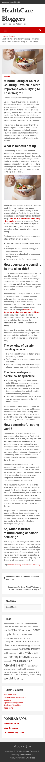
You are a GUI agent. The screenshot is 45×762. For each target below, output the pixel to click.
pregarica (32, 672)
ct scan (30, 626)
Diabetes (36, 635)
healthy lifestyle (19, 657)
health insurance (10, 653)
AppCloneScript (10, 695)
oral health (22, 669)
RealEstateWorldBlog (12, 705)
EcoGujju (7, 700)
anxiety (6, 626)
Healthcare (10, 645)
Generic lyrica (14, 638)
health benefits (31, 641)
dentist (19, 635)
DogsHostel (8, 708)
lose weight (8, 661)
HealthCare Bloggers (28, 751)
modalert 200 (33, 666)
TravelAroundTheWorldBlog (15, 697)
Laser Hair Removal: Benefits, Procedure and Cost (22, 578)
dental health (27, 630)
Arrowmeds (14, 626)
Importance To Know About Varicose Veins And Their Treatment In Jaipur (23, 588)
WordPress (30, 758)
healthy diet (24, 652)
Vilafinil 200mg (35, 675)
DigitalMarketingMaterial (13, 702)
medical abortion (22, 660)
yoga (22, 679)
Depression (27, 634)
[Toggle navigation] (5, 30)
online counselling (10, 669)
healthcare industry (29, 648)
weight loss (12, 678)
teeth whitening (22, 674)
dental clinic (14, 630)
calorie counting (14, 565)
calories (25, 565)
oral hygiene (31, 669)
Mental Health (15, 665)
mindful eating (34, 565)
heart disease (35, 657)
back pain (23, 626)
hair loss (23, 638)
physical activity (23, 672)
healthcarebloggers (24, 98)
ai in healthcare (30, 624)
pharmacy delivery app (10, 672)
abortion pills (19, 624)
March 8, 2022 (9, 98)
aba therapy (9, 624)
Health (7, 77)
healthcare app (24, 645)
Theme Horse (25, 754)
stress (12, 675)
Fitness (6, 638)
